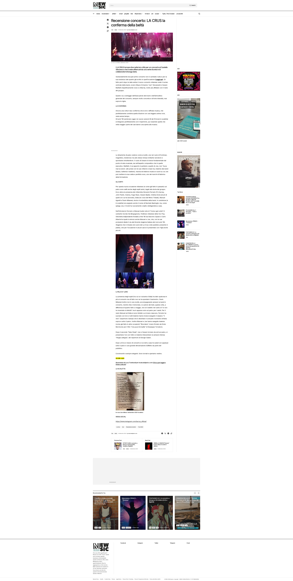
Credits (101, 579)
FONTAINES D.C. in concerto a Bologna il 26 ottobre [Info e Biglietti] (192, 233)
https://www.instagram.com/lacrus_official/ (131, 421)
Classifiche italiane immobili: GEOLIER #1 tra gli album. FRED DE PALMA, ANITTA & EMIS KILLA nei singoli (192, 199)
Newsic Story (96, 579)
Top (100, 527)
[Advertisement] (142, 139)
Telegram (172, 543)
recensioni (128, 527)
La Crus (118, 427)
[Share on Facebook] (108, 20)
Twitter (156, 543)
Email (188, 543)
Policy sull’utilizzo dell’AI (155, 579)
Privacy (113, 579)
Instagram (140, 543)
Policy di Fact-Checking (128, 579)
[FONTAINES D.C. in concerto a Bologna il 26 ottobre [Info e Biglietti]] (181, 235)
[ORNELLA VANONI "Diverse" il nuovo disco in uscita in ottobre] (157, 445)
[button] (94, 13)
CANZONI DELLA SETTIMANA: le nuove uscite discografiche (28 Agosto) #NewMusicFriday (192, 246)
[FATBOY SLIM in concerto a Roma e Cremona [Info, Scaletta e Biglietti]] (126, 445)
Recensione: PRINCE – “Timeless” (192, 221)
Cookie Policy (107, 579)
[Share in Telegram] (108, 27)
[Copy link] (108, 31)
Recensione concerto (131, 427)
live (112, 29)
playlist (182, 525)
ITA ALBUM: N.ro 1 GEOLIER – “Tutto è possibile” (191, 211)
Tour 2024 (140, 427)
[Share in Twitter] (108, 23)
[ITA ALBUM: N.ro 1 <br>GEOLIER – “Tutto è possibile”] (181, 213)
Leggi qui (159, 79)
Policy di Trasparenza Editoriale (141, 579)
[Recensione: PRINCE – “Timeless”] (181, 224)
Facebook (123, 543)
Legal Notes (118, 579)
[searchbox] (149, 5)
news (116, 29)
